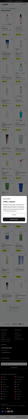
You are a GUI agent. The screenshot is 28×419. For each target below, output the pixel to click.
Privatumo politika (6, 198)
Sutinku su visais (14, 219)
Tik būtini (14, 214)
